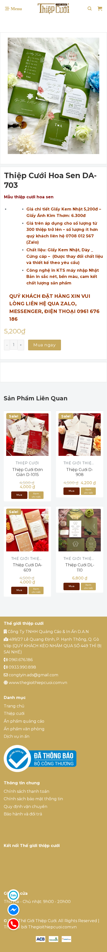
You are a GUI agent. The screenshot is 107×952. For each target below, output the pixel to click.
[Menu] (13, 8)
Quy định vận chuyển (25, 806)
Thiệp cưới (14, 713)
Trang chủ (14, 706)
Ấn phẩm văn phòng (24, 729)
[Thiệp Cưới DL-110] (79, 530)
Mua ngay (44, 344)
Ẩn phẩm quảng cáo (24, 721)
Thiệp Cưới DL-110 (79, 568)
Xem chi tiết (36, 495)
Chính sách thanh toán (26, 791)
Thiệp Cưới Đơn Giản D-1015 (27, 472)
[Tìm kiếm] (89, 8)
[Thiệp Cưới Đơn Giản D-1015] (27, 434)
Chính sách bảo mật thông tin (33, 798)
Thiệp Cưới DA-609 (27, 568)
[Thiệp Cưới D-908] (79, 434)
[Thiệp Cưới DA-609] (27, 530)
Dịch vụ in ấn (16, 736)
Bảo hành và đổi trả (23, 814)
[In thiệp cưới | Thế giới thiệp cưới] (53, 8)
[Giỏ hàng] (99, 8)
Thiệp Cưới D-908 (79, 472)
